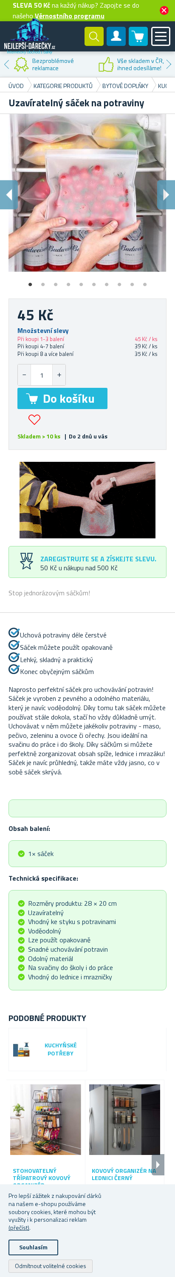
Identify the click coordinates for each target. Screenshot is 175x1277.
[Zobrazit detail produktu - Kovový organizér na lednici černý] (124, 1119)
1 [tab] (30, 281)
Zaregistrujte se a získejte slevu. (98, 559)
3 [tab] (55, 281)
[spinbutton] (41, 374)
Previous (6, 64)
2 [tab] (43, 281)
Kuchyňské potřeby (61, 1049)
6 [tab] (94, 281)
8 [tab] (119, 281)
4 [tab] (68, 281)
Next (168, 64)
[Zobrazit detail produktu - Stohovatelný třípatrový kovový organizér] (45, 1119)
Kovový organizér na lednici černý (124, 1174)
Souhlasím (33, 1247)
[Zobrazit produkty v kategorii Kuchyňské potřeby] (21, 1049)
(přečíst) (18, 1227)
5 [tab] (81, 281)
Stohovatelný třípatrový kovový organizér (42, 1178)
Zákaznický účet (116, 43)
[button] (58, 374)
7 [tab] (106, 281)
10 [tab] (145, 281)
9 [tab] (132, 281)
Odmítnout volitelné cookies (50, 1265)
